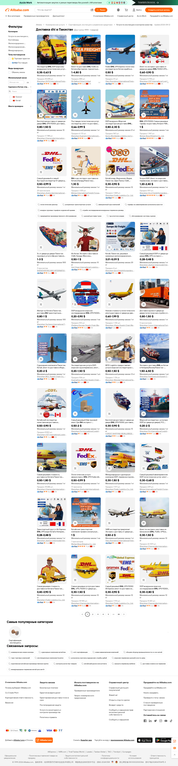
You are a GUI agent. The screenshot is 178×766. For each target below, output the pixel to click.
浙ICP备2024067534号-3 (155, 762)
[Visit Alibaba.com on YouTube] (165, 720)
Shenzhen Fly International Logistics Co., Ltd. (86, 431)
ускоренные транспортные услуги (78, 204)
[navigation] (20, 320)
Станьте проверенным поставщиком (153, 704)
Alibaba (39, 25)
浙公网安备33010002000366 (131, 762)
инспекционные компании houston (50, 658)
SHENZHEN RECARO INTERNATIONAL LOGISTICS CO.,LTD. (52, 270)
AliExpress (52, 752)
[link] (174, 741)
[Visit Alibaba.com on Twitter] (155, 720)
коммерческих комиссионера (22, 652)
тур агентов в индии (116, 216)
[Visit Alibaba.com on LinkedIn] (150, 720)
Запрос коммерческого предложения (84, 697)
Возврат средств (116, 705)
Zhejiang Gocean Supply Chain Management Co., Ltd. (86, 325)
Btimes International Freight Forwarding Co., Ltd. (86, 193)
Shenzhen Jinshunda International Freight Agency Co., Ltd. (52, 193)
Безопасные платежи (49, 688)
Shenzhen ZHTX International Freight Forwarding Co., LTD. (52, 81)
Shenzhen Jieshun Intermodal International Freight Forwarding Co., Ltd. (154, 265)
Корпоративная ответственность (19, 698)
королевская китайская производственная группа (29, 664)
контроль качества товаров (66, 664)
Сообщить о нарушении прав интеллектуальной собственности (121, 712)
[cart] (127, 10)
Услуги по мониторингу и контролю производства (50, 711)
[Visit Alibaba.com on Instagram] (160, 720)
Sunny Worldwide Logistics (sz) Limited (120, 136)
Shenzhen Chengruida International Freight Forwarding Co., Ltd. (52, 138)
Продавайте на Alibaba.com (154, 688)
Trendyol (116, 752)
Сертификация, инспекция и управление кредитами (90, 25)
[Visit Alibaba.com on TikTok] (171, 720)
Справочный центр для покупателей (118, 689)
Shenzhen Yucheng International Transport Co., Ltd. (52, 324)
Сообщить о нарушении (119, 720)
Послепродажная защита (50, 705)
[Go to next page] (124, 614)
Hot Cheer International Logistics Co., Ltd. (86, 267)
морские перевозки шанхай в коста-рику (129, 658)
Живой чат (113, 695)
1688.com (62, 752)
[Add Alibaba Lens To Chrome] (44, 740)
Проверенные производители (87, 691)
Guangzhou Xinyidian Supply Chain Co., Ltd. (86, 380)
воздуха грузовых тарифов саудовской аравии (57, 210)
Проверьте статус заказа (154, 698)
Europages (126, 752)
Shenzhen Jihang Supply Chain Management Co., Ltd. (120, 325)
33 (119, 614)
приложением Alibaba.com (122, 740)
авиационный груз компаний (109, 204)
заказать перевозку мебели (124, 664)
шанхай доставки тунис (93, 216)
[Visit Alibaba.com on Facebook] (145, 720)
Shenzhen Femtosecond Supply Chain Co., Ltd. (154, 376)
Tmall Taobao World (76, 752)
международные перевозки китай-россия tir (28, 669)
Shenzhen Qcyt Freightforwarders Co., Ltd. (154, 193)
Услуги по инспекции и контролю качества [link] (134, 25)
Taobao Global (99, 752)
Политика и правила (48, 717)
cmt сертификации (80, 652)
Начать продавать (150, 693)
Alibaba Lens (19, 740)
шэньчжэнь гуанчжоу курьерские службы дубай (89, 658)
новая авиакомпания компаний (106, 652)
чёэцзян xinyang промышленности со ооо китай (144, 652)
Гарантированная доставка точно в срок (54, 699)
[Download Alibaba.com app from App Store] (145, 740)
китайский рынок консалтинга (95, 664)
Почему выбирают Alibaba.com (18, 688)
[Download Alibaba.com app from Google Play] (164, 740)
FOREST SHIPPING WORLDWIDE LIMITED (120, 434)
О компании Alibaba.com (16, 682)
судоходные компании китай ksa (53, 652)
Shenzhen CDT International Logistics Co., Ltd (154, 81)
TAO (109, 752)
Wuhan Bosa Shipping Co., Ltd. (152, 136)
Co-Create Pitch (12, 693)
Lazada (89, 752)
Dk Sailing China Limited (81, 81)
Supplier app (86, 740)
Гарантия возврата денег (50, 693)
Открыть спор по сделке (119, 700)
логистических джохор (48, 204)
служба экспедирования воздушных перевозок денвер (103, 210)
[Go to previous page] (82, 614)
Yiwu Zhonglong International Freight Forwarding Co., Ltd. (120, 81)
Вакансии (9, 703)
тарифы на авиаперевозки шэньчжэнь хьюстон (145, 204)
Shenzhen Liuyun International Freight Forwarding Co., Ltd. (154, 325)
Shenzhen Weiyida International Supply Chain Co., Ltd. (120, 380)
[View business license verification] (112, 762)
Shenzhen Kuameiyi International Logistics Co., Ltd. (86, 136)
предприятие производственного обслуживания (58, 216)
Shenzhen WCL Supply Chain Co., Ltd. (52, 376)
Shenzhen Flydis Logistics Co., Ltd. (119, 195)
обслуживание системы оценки (143, 216)
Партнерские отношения (154, 710)
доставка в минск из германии (154, 664)
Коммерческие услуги (55, 25)
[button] (92, 9)
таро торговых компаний (20, 658)
